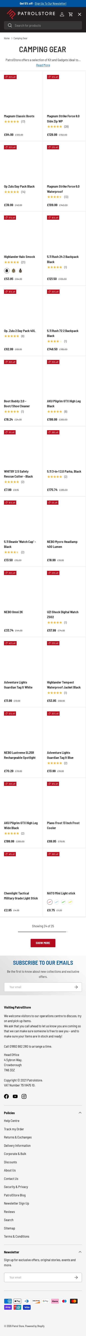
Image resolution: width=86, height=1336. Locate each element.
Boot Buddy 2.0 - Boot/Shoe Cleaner (17, 403)
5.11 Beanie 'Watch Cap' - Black (20, 544)
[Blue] (56, 902)
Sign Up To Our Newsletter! (50, 3)
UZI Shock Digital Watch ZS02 (62, 614)
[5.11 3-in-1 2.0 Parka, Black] (64, 447)
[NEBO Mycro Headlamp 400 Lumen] (64, 518)
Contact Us (11, 1178)
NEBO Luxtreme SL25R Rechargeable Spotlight (20, 755)
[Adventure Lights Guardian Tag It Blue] (64, 728)
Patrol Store (18, 1326)
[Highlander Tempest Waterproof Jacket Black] (64, 658)
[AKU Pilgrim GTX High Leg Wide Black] (21, 799)
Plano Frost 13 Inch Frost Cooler (63, 825)
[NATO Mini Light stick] (64, 869)
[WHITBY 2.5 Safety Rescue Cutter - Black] (21, 447)
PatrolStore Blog (15, 1195)
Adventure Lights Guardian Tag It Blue (60, 755)
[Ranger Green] (20, 270)
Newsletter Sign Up (16, 1203)
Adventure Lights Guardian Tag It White (18, 684)
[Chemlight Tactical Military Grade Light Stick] (21, 869)
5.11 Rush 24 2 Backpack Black (63, 259)
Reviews (9, 1212)
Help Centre (11, 1120)
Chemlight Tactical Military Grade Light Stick (21, 895)
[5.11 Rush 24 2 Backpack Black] (64, 232)
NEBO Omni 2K (13, 612)
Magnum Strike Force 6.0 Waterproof (63, 188)
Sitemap (9, 1228)
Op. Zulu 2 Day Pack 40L (19, 331)
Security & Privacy (16, 1187)
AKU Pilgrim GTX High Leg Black (64, 403)
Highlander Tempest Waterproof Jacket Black (64, 684)
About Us (10, 1170)
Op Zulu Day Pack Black (19, 186)
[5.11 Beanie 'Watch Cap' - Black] (21, 518)
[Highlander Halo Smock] (21, 232)
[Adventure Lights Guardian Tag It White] (21, 658)
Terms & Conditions (16, 1236)
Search (8, 1220)
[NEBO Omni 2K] (21, 588)
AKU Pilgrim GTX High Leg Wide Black (21, 825)
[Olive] (13, 270)
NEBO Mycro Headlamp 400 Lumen (62, 544)
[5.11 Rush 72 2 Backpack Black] (64, 307)
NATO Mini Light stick (61, 893)
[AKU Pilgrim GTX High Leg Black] (64, 377)
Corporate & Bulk (15, 1154)
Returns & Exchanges (18, 1137)
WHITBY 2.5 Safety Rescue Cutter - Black (18, 473)
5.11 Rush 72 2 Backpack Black (62, 333)
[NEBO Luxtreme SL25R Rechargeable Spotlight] (21, 728)
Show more (43, 943)
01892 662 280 (19, 1046)
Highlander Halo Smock (19, 257)
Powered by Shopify (34, 1326)
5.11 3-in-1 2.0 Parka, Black (64, 471)
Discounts (10, 1162)
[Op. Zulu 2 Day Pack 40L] (21, 307)
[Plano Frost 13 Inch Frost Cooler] (64, 799)
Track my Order (14, 1129)
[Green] (63, 902)
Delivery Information (17, 1145)
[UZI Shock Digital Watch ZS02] (64, 588)
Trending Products (20, 146)
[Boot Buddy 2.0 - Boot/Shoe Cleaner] (21, 377)
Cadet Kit (13, 131)
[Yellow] (70, 902)
